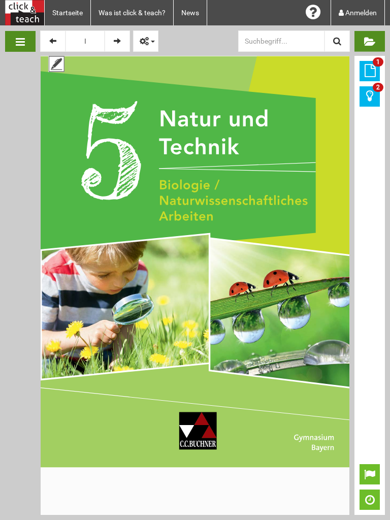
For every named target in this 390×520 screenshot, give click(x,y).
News (190, 13)
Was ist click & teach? (132, 13)
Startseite (67, 13)
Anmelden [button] (360, 13)
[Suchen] (337, 41)
